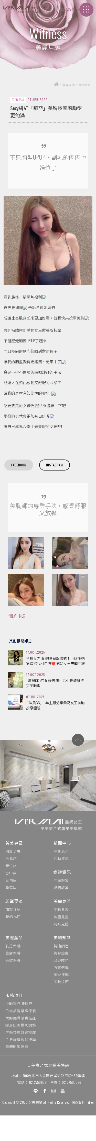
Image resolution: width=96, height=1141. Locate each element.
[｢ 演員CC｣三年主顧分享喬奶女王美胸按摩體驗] (15, 702)
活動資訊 (61, 858)
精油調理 (61, 945)
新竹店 (11, 865)
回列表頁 (85, 85)
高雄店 (11, 887)
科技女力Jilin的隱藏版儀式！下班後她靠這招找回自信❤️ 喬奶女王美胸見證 (55, 661)
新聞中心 (62, 843)
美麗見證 (62, 901)
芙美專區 (14, 843)
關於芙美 (13, 851)
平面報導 (61, 880)
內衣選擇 (61, 967)
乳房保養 (13, 945)
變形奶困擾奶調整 (20, 1025)
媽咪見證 (61, 923)
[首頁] (56, 85)
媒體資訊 (62, 872)
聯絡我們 (68, 9)
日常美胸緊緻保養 (20, 1010)
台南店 (11, 880)
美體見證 (61, 916)
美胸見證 (61, 909)
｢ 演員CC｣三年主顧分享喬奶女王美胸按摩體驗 (55, 705)
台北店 (11, 858)
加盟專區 (14, 901)
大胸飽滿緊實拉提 (20, 1017)
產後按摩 (61, 974)
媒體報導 (61, 887)
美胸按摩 (61, 981)
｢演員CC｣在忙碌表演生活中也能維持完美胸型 (55, 683)
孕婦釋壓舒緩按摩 (20, 1032)
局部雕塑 (61, 960)
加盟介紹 (13, 909)
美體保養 (13, 960)
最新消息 (61, 851)
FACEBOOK (18, 465)
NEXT (23, 616)
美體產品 (14, 937)
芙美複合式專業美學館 (48, 1065)
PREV (12, 616)
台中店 (11, 872)
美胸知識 (62, 937)
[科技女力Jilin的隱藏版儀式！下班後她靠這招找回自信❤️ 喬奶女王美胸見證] (15, 657)
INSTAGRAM (54, 465)
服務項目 (14, 995)
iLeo (91, 1102)
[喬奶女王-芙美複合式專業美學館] (22, 9)
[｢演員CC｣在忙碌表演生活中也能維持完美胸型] (15, 680)
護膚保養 (13, 953)
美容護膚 (61, 953)
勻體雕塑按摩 (16, 1046)
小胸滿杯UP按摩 (19, 1003)
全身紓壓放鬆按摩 (20, 1039)
